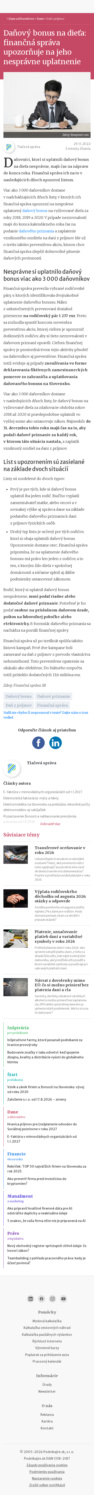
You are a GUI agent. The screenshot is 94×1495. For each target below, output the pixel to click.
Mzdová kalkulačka (47, 1321)
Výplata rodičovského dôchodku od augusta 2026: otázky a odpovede (60, 896)
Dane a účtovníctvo (21, 18)
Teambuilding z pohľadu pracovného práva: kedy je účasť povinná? (46, 1260)
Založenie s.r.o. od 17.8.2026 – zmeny (36, 1099)
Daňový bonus (19, 696)
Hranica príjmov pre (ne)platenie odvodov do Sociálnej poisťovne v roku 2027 (42, 1126)
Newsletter (47, 1391)
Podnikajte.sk (34, 1458)
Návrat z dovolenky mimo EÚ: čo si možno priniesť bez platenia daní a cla (62, 985)
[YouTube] (63, 1299)
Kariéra (47, 1421)
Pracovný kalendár (47, 1361)
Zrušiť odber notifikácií (47, 1485)
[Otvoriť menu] (5, 6)
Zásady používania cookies (47, 1465)
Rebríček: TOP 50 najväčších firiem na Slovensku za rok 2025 (46, 1168)
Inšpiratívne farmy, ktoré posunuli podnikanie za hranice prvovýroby (44, 1042)
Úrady (47, 1385)
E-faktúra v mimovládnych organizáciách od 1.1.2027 (42, 792)
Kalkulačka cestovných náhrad (47, 1328)
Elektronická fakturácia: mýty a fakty (31, 798)
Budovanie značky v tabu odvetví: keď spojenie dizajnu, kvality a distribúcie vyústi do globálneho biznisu (45, 1057)
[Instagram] (52, 1299)
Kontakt (47, 1428)
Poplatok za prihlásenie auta (47, 1355)
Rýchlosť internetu (47, 1341)
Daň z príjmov (55, 18)
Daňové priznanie (53, 696)
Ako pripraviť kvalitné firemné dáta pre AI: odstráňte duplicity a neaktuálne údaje (40, 1210)
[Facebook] (41, 1299)
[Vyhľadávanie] (88, 6)
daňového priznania (36, 231)
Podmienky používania (47, 1472)
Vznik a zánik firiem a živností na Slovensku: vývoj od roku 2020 (45, 1089)
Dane (40, 18)
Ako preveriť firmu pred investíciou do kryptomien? (36, 1181)
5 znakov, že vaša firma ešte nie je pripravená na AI (46, 1221)
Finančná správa (52, 705)
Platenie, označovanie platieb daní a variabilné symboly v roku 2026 (58, 936)
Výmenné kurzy (47, 1348)
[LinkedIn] (30, 1299)
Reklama (47, 1415)
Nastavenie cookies (47, 1478)
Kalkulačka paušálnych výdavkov (47, 1335)
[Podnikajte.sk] (47, 6)
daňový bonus (34, 210)
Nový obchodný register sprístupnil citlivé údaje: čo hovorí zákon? (46, 1248)
